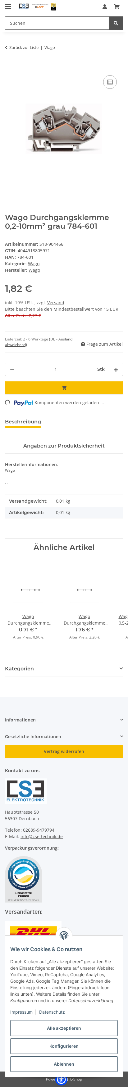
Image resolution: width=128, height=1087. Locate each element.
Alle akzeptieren (64, 1028)
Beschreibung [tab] (23, 422)
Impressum (21, 1012)
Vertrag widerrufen (64, 751)
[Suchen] (116, 23)
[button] (104, 7)
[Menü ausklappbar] (8, 4)
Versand (55, 302)
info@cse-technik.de (42, 836)
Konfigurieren (64, 1046)
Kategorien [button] (19, 669)
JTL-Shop (74, 1079)
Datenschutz (52, 1012)
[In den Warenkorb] (10, 66)
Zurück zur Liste (24, 47)
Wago (33, 263)
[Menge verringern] (12, 369)
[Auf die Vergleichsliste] (110, 82)
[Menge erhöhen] (116, 369)
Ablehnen (64, 1064)
